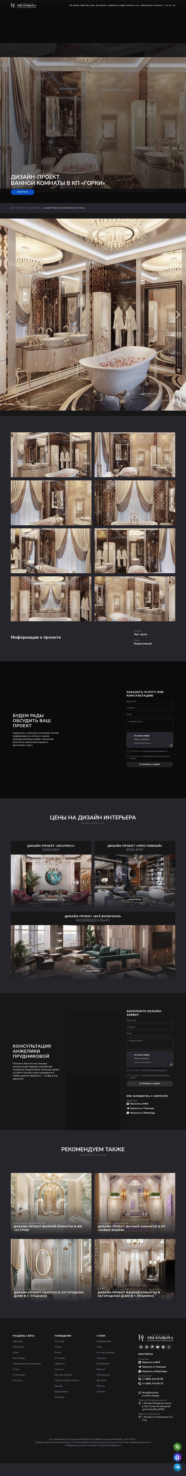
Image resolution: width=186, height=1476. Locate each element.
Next (179, 314)
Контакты (157, 5)
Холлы (58, 1346)
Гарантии (130, 5)
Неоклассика (103, 1374)
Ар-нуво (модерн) (106, 1352)
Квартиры (84, 5)
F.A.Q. (137, 5)
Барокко (101, 1369)
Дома (92, 5)
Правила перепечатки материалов (52, 1442)
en (170, 5)
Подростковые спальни (67, 1380)
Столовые (60, 1358)
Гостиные (59, 1341)
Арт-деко (140, 634)
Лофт (99, 1346)
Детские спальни (63, 1374)
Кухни (58, 1352)
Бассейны (59, 1397)
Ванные (58, 1386)
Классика (101, 1358)
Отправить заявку (149, 764)
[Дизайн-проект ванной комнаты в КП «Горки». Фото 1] (93, 314)
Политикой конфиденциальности (154, 751)
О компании (112, 5)
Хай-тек (101, 1386)
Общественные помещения (27, 1363)
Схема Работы (146, 5)
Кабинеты (60, 1363)
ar (174, 5)
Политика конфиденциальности (134, 1442)
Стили (16, 1369)
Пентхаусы (18, 1346)
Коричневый (143, 644)
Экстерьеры (101, 5)
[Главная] (11, 208)
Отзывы (121, 5)
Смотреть (22, 192)
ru (167, 5)
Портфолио (74, 5)
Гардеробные (61, 1391)
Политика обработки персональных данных (93, 1442)
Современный (104, 1341)
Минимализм (103, 1363)
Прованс (101, 1391)
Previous (7, 314)
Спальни (59, 1369)
